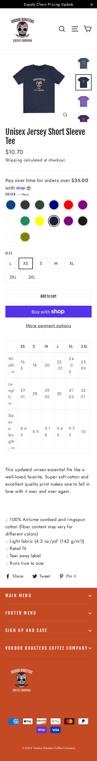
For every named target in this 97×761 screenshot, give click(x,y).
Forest (39, 205)
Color (17, 194)
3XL (31, 277)
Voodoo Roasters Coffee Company (46, 648)
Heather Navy (53, 205)
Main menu (18, 595)
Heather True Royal (10, 221)
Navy (53, 221)
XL (72, 263)
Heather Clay (10, 237)
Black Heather (82, 221)
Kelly (25, 221)
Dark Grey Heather (25, 205)
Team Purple (68, 221)
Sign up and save (26, 630)
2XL (12, 277)
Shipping (13, 160)
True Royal (10, 205)
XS (25, 263)
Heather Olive (25, 237)
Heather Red (68, 205)
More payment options (48, 325)
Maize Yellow (39, 221)
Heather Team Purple (82, 205)
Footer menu (21, 613)
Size (9, 253)
